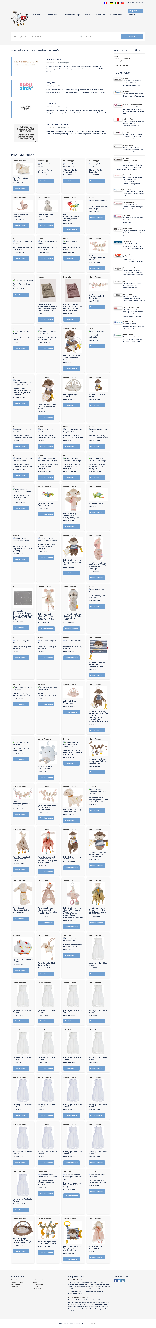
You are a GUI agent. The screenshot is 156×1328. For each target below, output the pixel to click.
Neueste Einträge (72, 15)
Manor (125, 78)
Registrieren (130, 3)
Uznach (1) (118, 61)
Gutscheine (100, 15)
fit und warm (128, 335)
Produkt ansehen (21, 189)
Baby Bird (50, 82)
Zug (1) (116, 56)
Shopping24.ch (92, 1323)
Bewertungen (116, 15)
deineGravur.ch (53, 59)
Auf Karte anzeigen (121, 65)
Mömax (126, 132)
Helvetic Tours (128, 119)
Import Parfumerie (130, 255)
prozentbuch (128, 145)
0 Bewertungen (63, 63)
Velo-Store (127, 294)
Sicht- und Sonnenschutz (133, 105)
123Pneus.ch (127, 189)
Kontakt (131, 15)
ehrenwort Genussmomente (130, 159)
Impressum (15, 1289)
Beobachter (127, 175)
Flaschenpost (128, 202)
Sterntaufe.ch (52, 103)
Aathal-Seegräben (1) (122, 58)
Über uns (14, 1287)
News (87, 15)
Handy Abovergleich (131, 307)
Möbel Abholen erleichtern (78, 1298)
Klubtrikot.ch (128, 322)
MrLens (126, 91)
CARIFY (126, 281)
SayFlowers (127, 228)
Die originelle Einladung (57, 124)
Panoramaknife (129, 268)
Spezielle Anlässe (23, 50)
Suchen (132, 36)
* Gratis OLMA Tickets (40, 1289)
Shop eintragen (135, 11)
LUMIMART (127, 242)
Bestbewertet (53, 15)
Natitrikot (127, 215)
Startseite (37, 15)
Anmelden (139, 3)
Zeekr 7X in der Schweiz (77, 1280)
